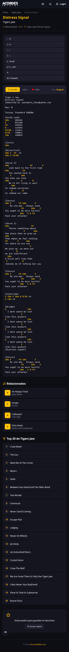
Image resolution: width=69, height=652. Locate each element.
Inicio (5, 12)
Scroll (11, 61)
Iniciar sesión (36, 626)
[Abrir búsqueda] (50, 4)
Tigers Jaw (16, 12)
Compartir (13, 78)
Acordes (14, 90)
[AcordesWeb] (12, 3)
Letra (24, 89)
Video (37, 90)
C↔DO (12, 67)
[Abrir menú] (42, 4)
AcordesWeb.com (38, 644)
